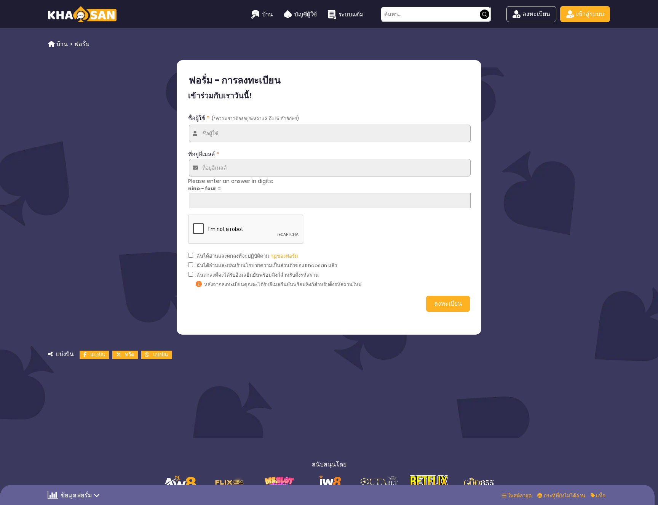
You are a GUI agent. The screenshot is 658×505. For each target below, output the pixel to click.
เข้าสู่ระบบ (590, 14)
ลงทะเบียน (536, 14)
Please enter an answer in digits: (230, 181)
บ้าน (267, 14)
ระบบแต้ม (351, 14)
